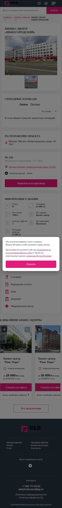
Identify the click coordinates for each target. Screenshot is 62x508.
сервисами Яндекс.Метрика (38, 256)
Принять (31, 264)
